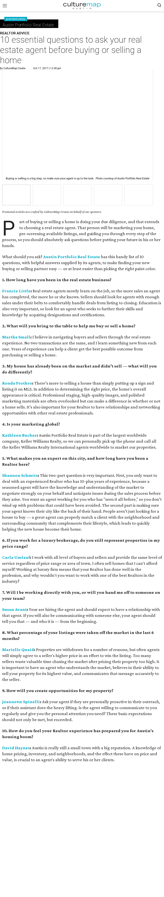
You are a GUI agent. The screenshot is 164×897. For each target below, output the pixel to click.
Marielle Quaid (18, 649)
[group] (16, 195)
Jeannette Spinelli (21, 701)
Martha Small (16, 336)
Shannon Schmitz (20, 475)
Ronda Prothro (17, 383)
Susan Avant (14, 609)
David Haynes (16, 747)
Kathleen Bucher (19, 435)
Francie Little (16, 290)
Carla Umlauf (16, 557)
